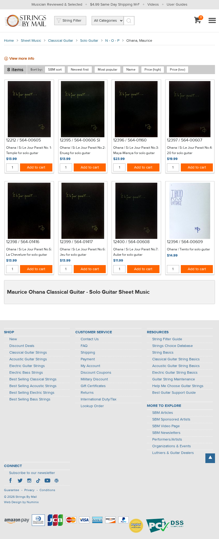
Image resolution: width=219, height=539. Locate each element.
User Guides (177, 4)
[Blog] (56, 481)
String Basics (163, 352)
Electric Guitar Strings (27, 366)
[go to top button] (210, 458)
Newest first (80, 69)
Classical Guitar (60, 41)
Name (130, 69)
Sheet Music (31, 41)
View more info (21, 58)
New (13, 339)
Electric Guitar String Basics (175, 372)
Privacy (29, 490)
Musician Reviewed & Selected (57, 4)
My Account (90, 366)
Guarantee (11, 490)
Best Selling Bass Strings (29, 399)
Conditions (47, 490)
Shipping (88, 352)
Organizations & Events (171, 446)
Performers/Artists (167, 439)
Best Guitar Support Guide (174, 393)
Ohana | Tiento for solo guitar (188, 249)
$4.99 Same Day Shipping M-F (115, 4)
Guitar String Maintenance (173, 379)
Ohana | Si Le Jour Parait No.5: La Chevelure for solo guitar (29, 252)
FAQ (84, 346)
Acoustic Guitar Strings (28, 359)
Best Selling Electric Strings (31, 393)
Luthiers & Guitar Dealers (173, 453)
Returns (87, 393)
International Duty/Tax (98, 399)
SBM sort (55, 69)
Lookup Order (92, 406)
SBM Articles (162, 413)
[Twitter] (20, 481)
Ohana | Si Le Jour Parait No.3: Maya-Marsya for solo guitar (136, 150)
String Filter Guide (167, 339)
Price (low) (177, 69)
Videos (153, 4)
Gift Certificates (93, 386)
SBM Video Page (166, 426)
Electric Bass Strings (26, 372)
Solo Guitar (89, 41)
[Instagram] (29, 481)
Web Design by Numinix (21, 502)
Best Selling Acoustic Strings (33, 386)
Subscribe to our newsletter (32, 473)
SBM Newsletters (166, 433)
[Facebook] (11, 481)
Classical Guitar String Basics (176, 359)
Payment (88, 359)
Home (9, 41)
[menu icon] (212, 21)
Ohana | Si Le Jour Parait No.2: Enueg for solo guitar (82, 150)
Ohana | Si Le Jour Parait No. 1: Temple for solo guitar (29, 150)
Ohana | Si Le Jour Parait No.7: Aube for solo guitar (135, 252)
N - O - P (112, 41)
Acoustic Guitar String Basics (176, 366)
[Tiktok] (38, 481)
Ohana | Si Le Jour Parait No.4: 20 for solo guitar (189, 150)
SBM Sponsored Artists (171, 419)
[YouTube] (47, 481)
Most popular (107, 69)
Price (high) (152, 69)
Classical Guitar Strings (28, 352)
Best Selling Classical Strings (33, 379)
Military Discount (94, 379)
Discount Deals (21, 346)
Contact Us (90, 339)
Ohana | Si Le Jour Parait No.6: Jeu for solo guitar (82, 252)
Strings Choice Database (172, 346)
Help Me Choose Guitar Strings (178, 386)
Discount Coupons (96, 372)
